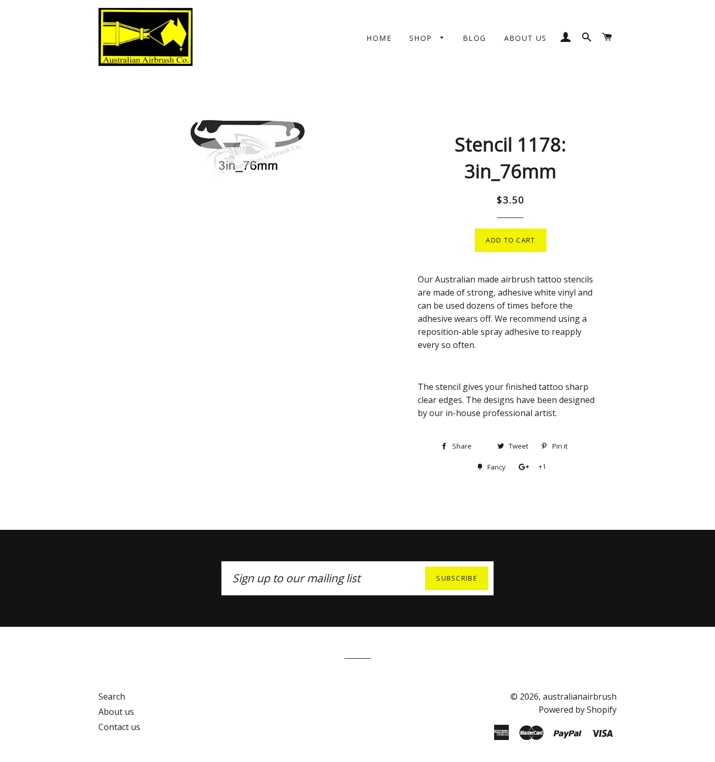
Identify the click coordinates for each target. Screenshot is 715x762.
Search (111, 696)
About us (525, 38)
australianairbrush (580, 696)
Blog (474, 38)
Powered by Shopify (578, 709)
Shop (422, 38)
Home (379, 38)
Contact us (119, 727)
